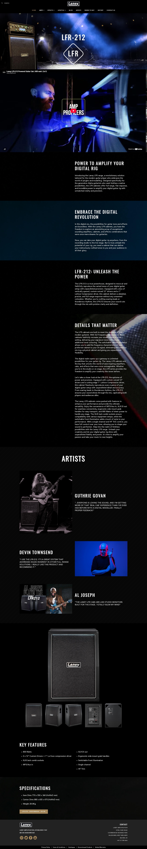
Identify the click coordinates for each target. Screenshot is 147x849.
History (100, 10)
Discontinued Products (85, 847)
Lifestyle (61, 10)
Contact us (111, 10)
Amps (41, 10)
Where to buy (89, 10)
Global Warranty (100, 847)
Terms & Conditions (59, 847)
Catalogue (71, 847)
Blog (71, 10)
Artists (78, 10)
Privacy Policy (45, 847)
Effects (50, 10)
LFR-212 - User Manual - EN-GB (33, 811)
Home (34, 10)
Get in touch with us (27, 832)
